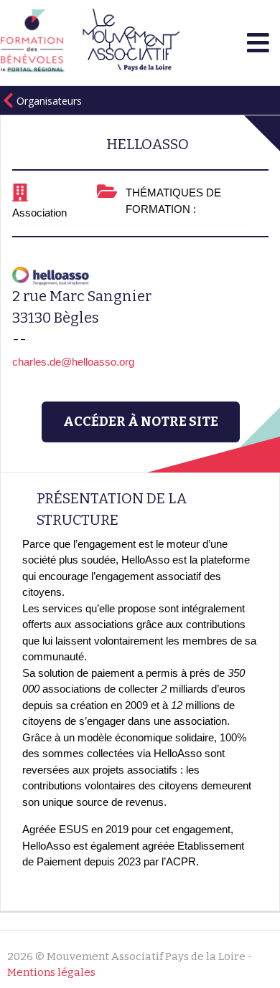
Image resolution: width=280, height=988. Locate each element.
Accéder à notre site (140, 421)
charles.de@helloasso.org (73, 362)
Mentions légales (51, 972)
